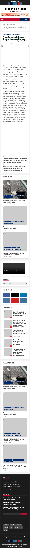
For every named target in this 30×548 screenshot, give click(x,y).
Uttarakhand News (16, 34)
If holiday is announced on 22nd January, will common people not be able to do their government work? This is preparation (14, 167)
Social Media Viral (20, 195)
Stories (16, 527)
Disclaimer (9, 538)
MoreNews (11, 546)
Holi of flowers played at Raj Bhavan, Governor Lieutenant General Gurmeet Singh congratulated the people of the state (8, 352)
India (11, 195)
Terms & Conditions (18, 538)
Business (6, 525)
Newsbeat (18, 525)
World (5, 530)
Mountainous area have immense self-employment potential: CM (15, 215)
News (10, 34)
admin (5, 43)
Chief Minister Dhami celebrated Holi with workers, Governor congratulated (8, 343)
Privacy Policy (21, 536)
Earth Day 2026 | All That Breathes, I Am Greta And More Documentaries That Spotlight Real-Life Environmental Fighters (8, 324)
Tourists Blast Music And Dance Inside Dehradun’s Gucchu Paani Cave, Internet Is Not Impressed (15, 454)
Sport (11, 527)
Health (11, 247)
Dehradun (5, 34)
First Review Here (15, 9)
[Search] (18, 19)
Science (6, 527)
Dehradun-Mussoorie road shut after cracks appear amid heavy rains (15, 189)
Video (26, 19)
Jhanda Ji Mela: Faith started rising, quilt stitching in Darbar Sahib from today (8, 333)
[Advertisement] (15, 139)
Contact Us (14, 536)
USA (21, 527)
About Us (7, 536)
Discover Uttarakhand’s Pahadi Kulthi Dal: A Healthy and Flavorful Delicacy (8, 314)
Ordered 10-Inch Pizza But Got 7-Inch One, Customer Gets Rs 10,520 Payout (15, 241)
